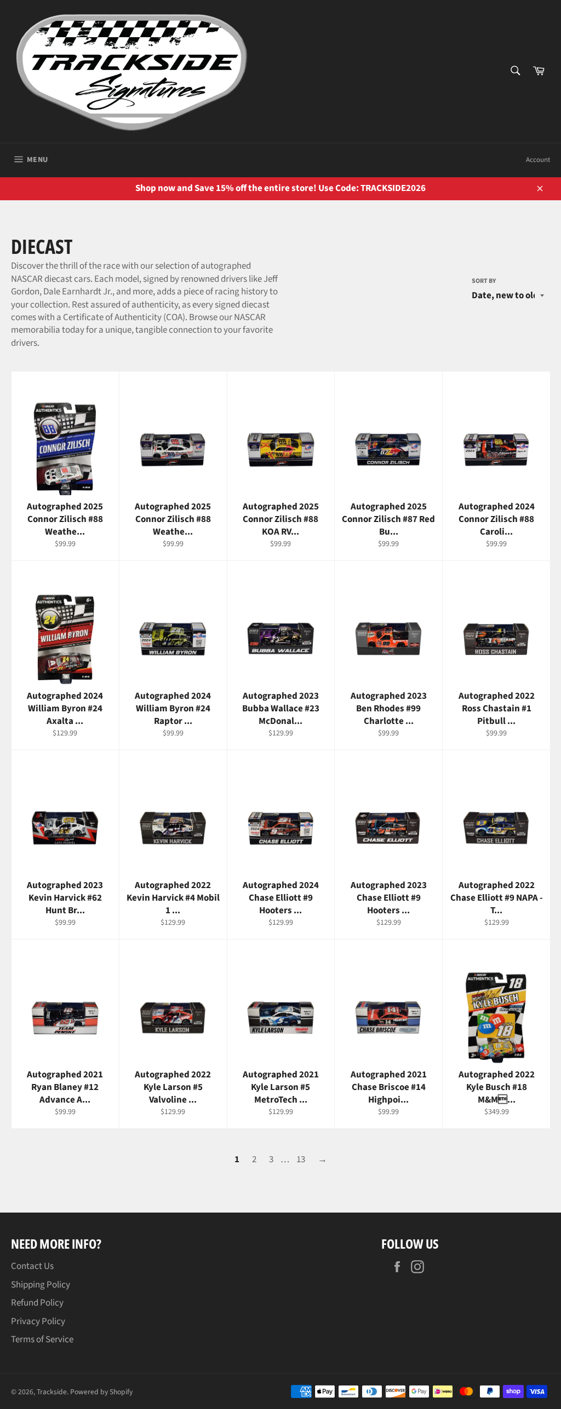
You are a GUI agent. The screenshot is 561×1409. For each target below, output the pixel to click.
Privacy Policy (38, 1321)
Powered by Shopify (101, 1392)
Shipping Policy (40, 1284)
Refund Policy (37, 1302)
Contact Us (32, 1266)
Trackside (52, 1392)
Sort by (484, 281)
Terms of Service (42, 1339)
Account (538, 160)
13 (300, 1159)
